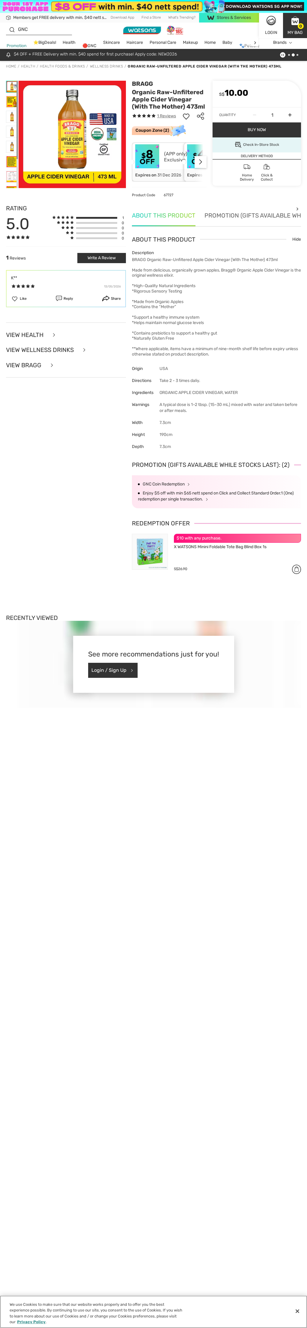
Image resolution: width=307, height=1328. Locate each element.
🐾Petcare (249, 45)
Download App (122, 17)
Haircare (135, 42)
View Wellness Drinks (40, 350)
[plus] (289, 115)
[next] (255, 43)
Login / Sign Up (109, 670)
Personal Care (163, 42)
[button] (295, 25)
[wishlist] (186, 116)
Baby (227, 42)
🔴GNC (89, 45)
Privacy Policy (31, 1322)
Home (210, 42)
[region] (153, 1312)
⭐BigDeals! (44, 42)
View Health (25, 335)
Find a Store (151, 17)
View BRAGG (24, 365)
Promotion (16, 45)
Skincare (111, 42)
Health (69, 42)
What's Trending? (181, 17)
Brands (280, 42)
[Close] (297, 1311)
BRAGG (142, 83)
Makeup (190, 42)
